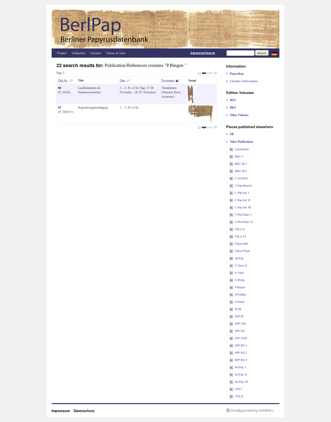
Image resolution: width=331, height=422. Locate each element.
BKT (233, 107)
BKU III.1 (241, 163)
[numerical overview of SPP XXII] (231, 338)
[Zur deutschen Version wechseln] (274, 53)
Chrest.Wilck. (243, 251)
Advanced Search (202, 53)
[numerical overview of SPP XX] (231, 331)
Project (62, 53)
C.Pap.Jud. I (242, 193)
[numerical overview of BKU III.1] (231, 163)
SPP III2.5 (241, 360)
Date (122, 80)
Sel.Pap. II (241, 374)
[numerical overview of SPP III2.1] (231, 345)
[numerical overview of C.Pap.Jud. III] (231, 207)
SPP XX (240, 331)
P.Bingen (240, 287)
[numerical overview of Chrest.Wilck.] (231, 251)
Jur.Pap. (239, 258)
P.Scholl (239, 302)
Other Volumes (239, 115)
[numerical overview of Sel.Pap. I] (231, 367)
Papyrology (237, 73)
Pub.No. (63, 80)
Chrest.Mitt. (242, 243)
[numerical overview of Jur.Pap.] (231, 258)
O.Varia (239, 272)
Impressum (63, 410)
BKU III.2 (241, 171)
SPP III (239, 316)
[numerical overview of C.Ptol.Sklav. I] (231, 214)
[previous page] (203, 73)
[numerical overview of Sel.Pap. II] (231, 374)
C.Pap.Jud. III (243, 207)
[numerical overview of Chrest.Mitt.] (231, 243)
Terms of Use (115, 53)
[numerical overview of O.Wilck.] (231, 280)
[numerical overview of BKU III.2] (231, 171)
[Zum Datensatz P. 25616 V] (200, 106)
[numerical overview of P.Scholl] (231, 302)
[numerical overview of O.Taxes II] (231, 265)
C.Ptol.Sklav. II (243, 222)
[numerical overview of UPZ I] (231, 389)
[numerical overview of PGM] (231, 309)
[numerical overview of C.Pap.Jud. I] (231, 193)
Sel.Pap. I (240, 367)
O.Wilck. (240, 280)
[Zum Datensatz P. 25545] (190, 86)
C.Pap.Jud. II (242, 200)
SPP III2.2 (241, 352)
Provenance (168, 80)
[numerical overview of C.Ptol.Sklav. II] (231, 222)
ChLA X (240, 229)
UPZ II (239, 396)
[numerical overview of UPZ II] (231, 396)
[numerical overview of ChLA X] (231, 229)
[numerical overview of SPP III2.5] (231, 360)
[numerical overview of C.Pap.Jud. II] (231, 200)
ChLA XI (240, 236)
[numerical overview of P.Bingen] (231, 287)
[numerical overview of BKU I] (231, 156)
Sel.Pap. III (241, 381)
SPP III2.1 (241, 345)
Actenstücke (242, 149)
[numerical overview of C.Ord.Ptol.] (231, 178)
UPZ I (238, 389)
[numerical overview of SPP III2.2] (231, 352)
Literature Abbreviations (244, 81)
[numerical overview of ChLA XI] (231, 236)
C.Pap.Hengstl (243, 185)
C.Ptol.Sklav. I (243, 214)
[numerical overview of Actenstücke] (231, 149)
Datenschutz (84, 410)
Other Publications (241, 142)
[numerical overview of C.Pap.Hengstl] (231, 185)
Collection (79, 53)
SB (232, 134)
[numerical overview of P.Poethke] (231, 294)
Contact (95, 53)
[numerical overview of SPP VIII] (231, 323)
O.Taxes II (241, 265)
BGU (233, 100)
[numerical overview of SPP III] (231, 316)
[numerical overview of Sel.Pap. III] (231, 381)
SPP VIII (240, 323)
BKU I (239, 156)
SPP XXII (241, 338)
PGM (238, 309)
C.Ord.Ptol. (241, 178)
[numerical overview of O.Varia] (231, 272)
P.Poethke (240, 294)
